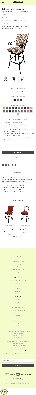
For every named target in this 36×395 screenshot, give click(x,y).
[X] (12, 165)
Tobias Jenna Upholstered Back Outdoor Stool (9, 230)
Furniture (18, 291)
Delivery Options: (18, 119)
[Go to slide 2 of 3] (17, 236)
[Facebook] (3, 165)
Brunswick (18, 305)
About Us (18, 259)
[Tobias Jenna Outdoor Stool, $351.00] (25, 214)
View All (18, 326)
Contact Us (18, 264)
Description (18, 172)
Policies (18, 267)
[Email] (6, 165)
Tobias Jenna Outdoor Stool (25, 229)
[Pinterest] (15, 165)
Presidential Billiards (18, 307)
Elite (18, 323)
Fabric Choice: (18, 105)
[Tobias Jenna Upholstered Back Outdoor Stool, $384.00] (9, 214)
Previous (2, 219)
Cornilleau (18, 318)
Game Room (18, 286)
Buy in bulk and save (16, 28)
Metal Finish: (18, 96)
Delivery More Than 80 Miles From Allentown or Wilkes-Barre (19, 139)
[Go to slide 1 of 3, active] (14, 236)
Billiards (18, 283)
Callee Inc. (18, 315)
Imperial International (18, 310)
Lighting (18, 288)
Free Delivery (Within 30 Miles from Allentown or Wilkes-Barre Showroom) (19, 126)
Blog (18, 272)
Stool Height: (18, 88)
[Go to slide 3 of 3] (20, 236)
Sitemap (18, 275)
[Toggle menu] (2, 2)
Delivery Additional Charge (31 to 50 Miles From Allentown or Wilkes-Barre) (19, 130)
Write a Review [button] (25, 20)
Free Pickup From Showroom (13, 122)
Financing (18, 256)
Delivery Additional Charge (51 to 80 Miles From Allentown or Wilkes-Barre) (19, 134)
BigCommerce (21, 382)
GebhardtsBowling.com (18, 269)
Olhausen (18, 302)
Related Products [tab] (18, 201)
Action (18, 299)
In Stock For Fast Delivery (18, 280)
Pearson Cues (18, 313)
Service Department (18, 294)
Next (32, 219)
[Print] (9, 165)
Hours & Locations (18, 261)
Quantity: (18, 144)
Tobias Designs (18, 321)
